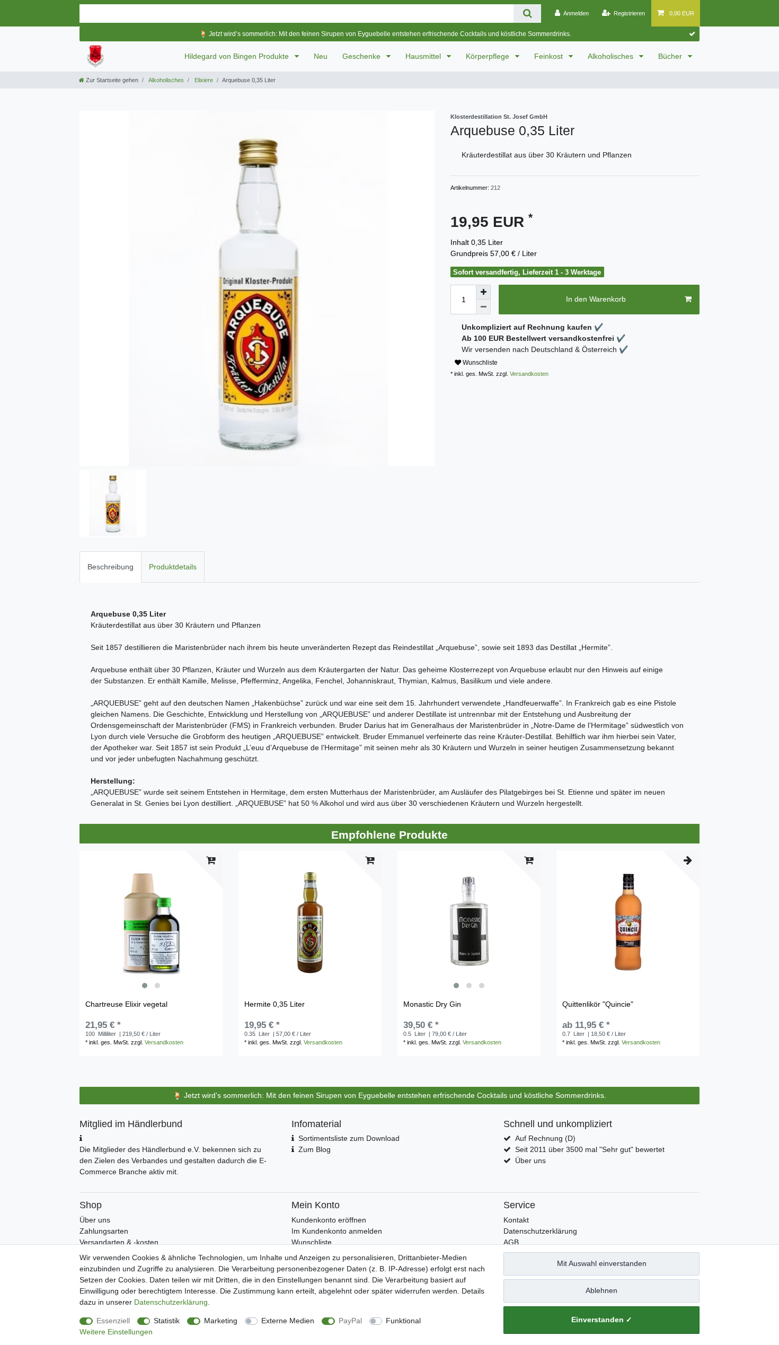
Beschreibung (110, 566)
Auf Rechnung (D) (545, 1138)
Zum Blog (314, 1149)
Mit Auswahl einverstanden (602, 1263)
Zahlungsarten (103, 1231)
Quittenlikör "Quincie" (597, 1004)
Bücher (671, 56)
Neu (320, 56)
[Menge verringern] (483, 307)
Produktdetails (173, 566)
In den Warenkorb (596, 299)
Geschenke (362, 56)
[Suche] (527, 13)
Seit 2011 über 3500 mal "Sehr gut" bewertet (590, 1149)
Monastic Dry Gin (432, 1004)
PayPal (350, 1320)
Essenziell (113, 1320)
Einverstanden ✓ (601, 1319)
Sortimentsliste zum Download (349, 1138)
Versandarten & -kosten (118, 1242)
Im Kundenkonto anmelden (336, 1231)
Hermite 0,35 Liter (274, 1004)
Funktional (403, 1320)
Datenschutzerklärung (540, 1231)
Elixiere (203, 80)
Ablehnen (601, 1290)
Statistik (167, 1320)
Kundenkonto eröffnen (328, 1220)
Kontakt (516, 1220)
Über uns (530, 1160)
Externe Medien (287, 1320)
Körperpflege (488, 56)
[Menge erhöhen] (483, 292)
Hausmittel (424, 56)
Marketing (220, 1320)
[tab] (110, 567)
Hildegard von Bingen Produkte (237, 56)
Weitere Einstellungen (116, 1332)
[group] (151, 922)
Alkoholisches (611, 56)
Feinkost (549, 56)
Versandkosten (528, 374)
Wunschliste (479, 362)
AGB (511, 1242)
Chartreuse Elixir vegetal (126, 1004)
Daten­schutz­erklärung (171, 1302)
